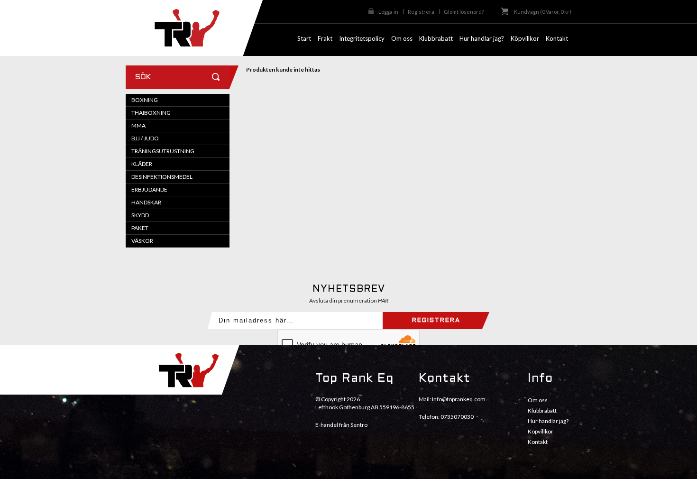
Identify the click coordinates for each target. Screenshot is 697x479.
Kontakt (538, 441)
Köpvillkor (540, 431)
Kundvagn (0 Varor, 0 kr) (542, 12)
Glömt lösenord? (464, 12)
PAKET (139, 227)
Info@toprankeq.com (459, 399)
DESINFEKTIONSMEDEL (162, 176)
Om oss (538, 400)
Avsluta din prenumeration (348, 300)
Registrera (421, 12)
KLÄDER (141, 163)
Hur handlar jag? (548, 420)
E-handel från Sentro (341, 424)
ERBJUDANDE (149, 189)
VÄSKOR (142, 240)
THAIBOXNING (151, 112)
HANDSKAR (146, 202)
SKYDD (140, 215)
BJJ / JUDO (145, 138)
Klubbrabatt (542, 410)
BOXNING (144, 99)
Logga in (388, 12)
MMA (138, 125)
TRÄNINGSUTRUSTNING (162, 151)
